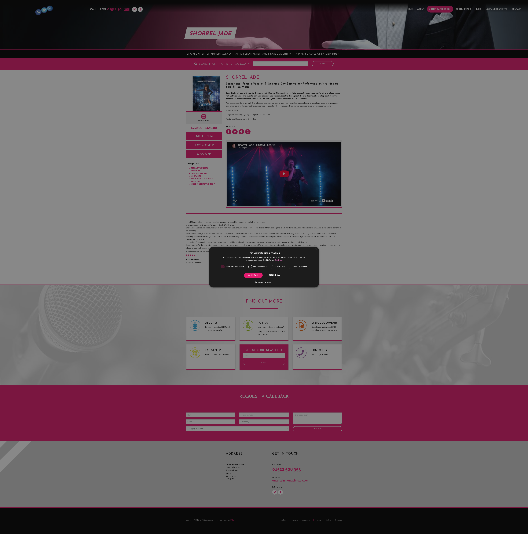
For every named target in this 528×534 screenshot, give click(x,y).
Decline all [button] (274, 275)
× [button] (316, 250)
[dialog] (264, 267)
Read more (279, 260)
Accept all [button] (253, 275)
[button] (264, 282)
